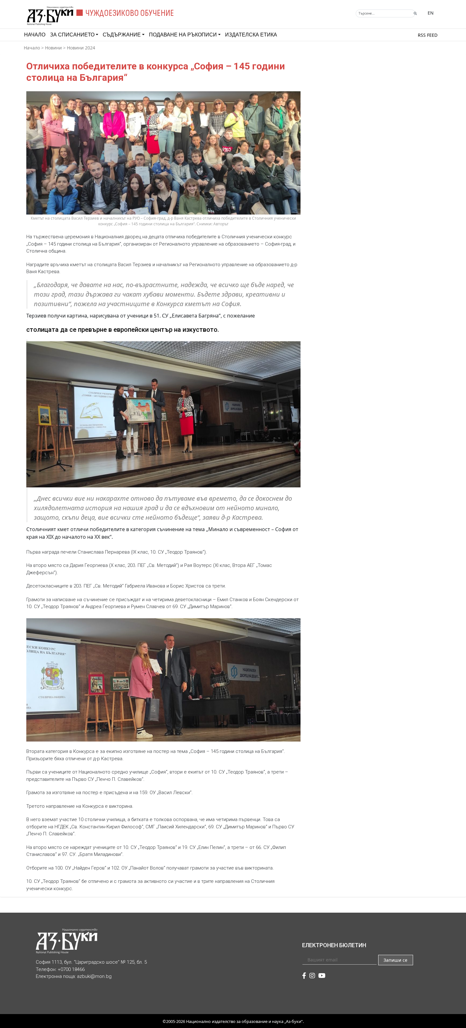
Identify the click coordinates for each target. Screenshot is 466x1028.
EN (431, 13)
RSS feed (427, 35)
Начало (34, 34)
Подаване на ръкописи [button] (183, 34)
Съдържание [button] (122, 34)
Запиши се (395, 960)
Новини (53, 48)
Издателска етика (251, 34)
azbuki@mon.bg (94, 976)
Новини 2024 (81, 48)
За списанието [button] (72, 34)
